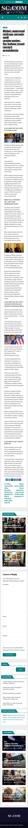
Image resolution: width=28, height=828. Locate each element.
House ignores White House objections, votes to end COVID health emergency (19, 490)
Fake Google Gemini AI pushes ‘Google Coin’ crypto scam (13, 797)
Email (5, 626)
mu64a (4, 825)
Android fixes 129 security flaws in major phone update (13, 763)
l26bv (22, 825)
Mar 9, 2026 (8, 799)
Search (4, 664)
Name (5, 616)
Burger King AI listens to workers (12, 693)
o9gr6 (1, 825)
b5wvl (13, 825)
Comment (6, 584)
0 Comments (18, 748)
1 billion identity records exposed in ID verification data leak (14, 746)
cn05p (19, 825)
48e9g (15, 825)
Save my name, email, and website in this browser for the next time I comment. (14, 649)
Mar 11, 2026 (8, 748)
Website (5, 635)
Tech (5, 741)
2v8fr (10, 825)
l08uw (7, 825)
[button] (18, 17)
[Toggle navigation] (25, 17)
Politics (5, 27)
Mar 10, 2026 (8, 765)
